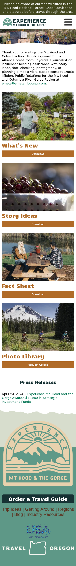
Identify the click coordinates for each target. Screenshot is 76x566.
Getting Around (39, 509)
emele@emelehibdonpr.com (24, 83)
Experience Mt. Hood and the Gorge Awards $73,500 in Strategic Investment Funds (37, 398)
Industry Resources (45, 514)
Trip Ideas (11, 509)
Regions (66, 509)
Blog (18, 514)
